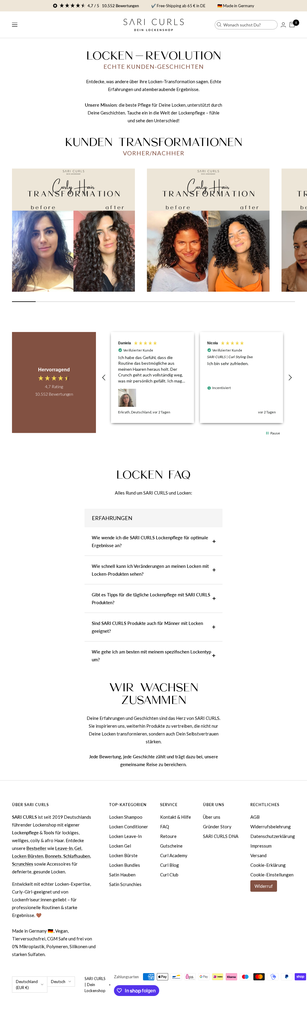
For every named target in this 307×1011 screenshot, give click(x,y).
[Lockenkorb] (292, 24)
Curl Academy (173, 855)
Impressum (261, 845)
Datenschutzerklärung (272, 836)
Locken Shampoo (125, 817)
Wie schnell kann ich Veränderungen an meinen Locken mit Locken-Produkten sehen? (150, 570)
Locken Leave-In (125, 836)
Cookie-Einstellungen (272, 874)
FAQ (164, 826)
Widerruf (264, 886)
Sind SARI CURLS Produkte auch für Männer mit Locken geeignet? (147, 627)
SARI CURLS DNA (220, 836)
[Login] (283, 24)
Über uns (211, 817)
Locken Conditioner (128, 826)
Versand (258, 855)
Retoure (168, 836)
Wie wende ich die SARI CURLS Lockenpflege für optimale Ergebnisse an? (150, 541)
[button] (104, 377)
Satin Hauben (122, 874)
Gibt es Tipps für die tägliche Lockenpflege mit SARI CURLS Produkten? (151, 598)
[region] (197, 377)
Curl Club (169, 874)
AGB (255, 817)
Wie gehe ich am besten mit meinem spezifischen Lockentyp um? (151, 655)
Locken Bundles (124, 865)
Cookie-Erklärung (268, 865)
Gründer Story (217, 826)
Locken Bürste (123, 855)
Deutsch (58, 981)
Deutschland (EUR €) (27, 984)
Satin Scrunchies (125, 884)
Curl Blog (169, 865)
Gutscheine (171, 845)
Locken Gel (120, 845)
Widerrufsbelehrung (270, 826)
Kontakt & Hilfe (175, 817)
